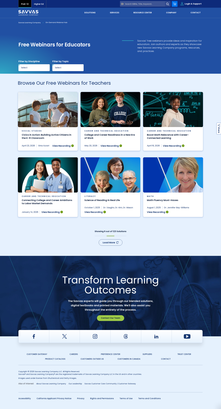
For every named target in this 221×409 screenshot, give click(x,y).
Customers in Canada (129, 359)
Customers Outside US (92, 359)
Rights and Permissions (102, 398)
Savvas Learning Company (29, 22)
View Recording (61, 145)
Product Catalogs (55, 359)
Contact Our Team (110, 318)
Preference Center (110, 354)
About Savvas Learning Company (51, 383)
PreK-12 (25, 4)
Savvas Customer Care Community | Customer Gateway (110, 383)
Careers (74, 354)
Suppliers (147, 354)
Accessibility (24, 398)
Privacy (80, 398)
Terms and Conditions (149, 398)
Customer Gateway (37, 354)
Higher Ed (39, 4)
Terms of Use (126, 398)
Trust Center (184, 354)
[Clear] (122, 3)
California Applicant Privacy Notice (54, 398)
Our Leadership (75, 383)
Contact (166, 359)
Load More (109, 242)
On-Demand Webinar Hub (56, 22)
